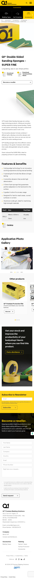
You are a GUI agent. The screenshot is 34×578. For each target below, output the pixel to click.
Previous (11, 272)
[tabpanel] (17, 258)
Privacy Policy (10, 555)
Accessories (16, 20)
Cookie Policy (19, 555)
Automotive (7, 20)
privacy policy (7, 485)
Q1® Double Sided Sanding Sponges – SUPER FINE (13, 21)
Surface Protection (23, 546)
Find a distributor (13, 352)
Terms (26, 555)
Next (32, 15)
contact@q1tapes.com (12, 525)
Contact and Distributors (10, 537)
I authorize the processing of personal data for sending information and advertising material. (16, 489)
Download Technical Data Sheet (27, 74)
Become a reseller (9, 82)
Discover (7, 311)
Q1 (2, 20)
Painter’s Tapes (22, 544)
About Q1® (6, 534)
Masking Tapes (7, 544)
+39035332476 (16, 527)
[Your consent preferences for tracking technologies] (32, 433)
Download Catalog (10, 74)
